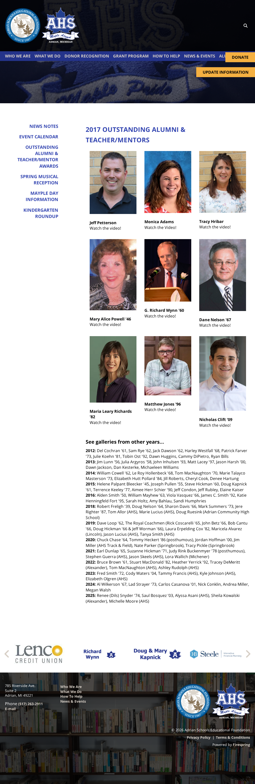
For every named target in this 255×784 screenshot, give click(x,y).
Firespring (241, 744)
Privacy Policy (198, 737)
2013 (90, 462)
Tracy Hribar (211, 221)
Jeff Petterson (103, 222)
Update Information (226, 72)
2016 (90, 495)
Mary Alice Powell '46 (110, 319)
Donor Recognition (86, 56)
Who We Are (18, 56)
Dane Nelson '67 (215, 319)
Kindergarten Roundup (40, 213)
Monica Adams (159, 221)
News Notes (43, 126)
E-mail (10, 708)
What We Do (48, 56)
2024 (90, 584)
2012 (90, 450)
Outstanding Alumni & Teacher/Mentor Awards (37, 156)
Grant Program (131, 56)
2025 (90, 595)
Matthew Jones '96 (162, 404)
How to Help (71, 696)
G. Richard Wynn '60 (164, 310)
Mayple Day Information (42, 196)
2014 (90, 473)
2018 (90, 506)
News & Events (73, 701)
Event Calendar (38, 137)
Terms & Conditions (233, 737)
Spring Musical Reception (39, 179)
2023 (90, 573)
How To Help (166, 56)
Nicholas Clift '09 (215, 419)
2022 (90, 562)
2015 (90, 484)
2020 (90, 539)
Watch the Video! (160, 227)
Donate (240, 57)
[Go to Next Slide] (248, 654)
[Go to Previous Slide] (7, 654)
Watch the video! (105, 228)
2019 (90, 523)
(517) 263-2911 (30, 703)
